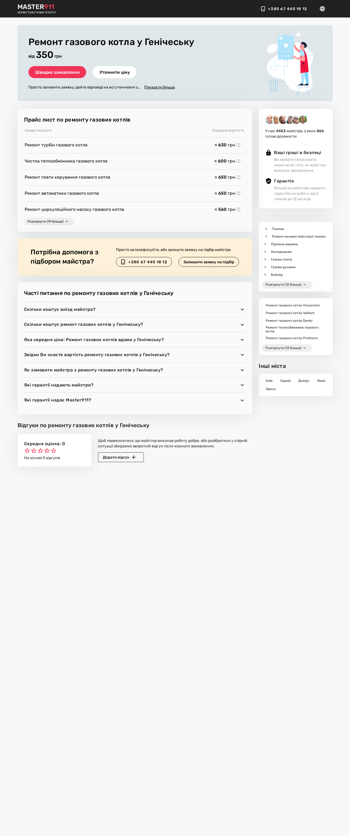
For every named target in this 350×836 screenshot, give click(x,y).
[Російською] (324, 9)
